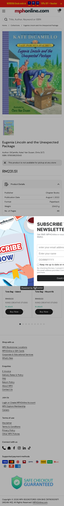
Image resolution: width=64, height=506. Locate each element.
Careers (5, 410)
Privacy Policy (8, 430)
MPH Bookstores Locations (14, 347)
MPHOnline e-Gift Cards (13, 351)
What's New (7, 358)
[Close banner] (61, 3)
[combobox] (32, 19)
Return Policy (8, 382)
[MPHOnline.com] (31, 11)
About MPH (7, 386)
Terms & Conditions (11, 426)
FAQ (4, 378)
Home (4, 25)
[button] (59, 11)
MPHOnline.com (40, 502)
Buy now (14, 311)
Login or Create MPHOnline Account (18, 402)
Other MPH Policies (11, 434)
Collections (15, 25)
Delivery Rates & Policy (12, 375)
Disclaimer (7, 423)
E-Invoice (6, 371)
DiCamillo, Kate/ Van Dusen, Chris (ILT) (27, 152)
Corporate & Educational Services (17, 354)
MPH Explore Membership (13, 406)
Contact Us (7, 389)
